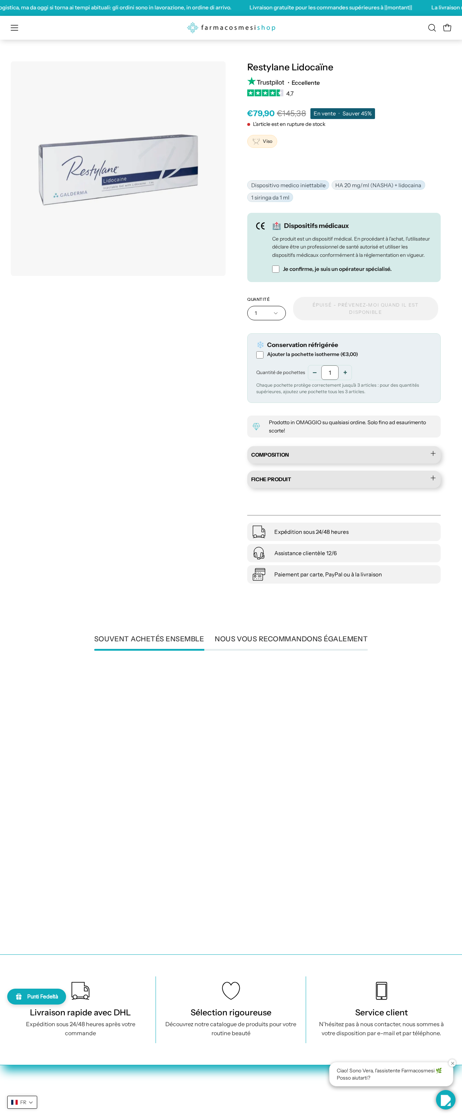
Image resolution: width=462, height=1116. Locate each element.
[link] (344, 95)
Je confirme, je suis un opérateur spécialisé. (337, 269)
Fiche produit (271, 479)
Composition (270, 455)
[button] (432, 27)
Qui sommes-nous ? (287, 1076)
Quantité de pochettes (280, 372)
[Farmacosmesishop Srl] (231, 27)
